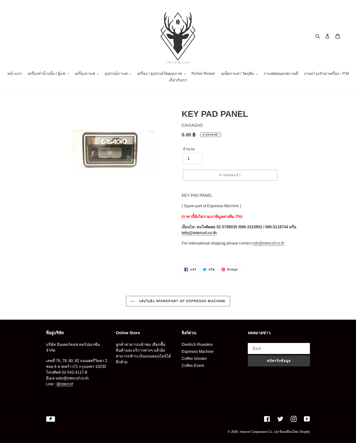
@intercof (64, 384)
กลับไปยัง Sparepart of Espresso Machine (182, 301)
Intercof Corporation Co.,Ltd (259, 432)
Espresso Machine (198, 351)
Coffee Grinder (194, 358)
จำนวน (189, 149)
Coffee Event (193, 366)
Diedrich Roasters (197, 344)
